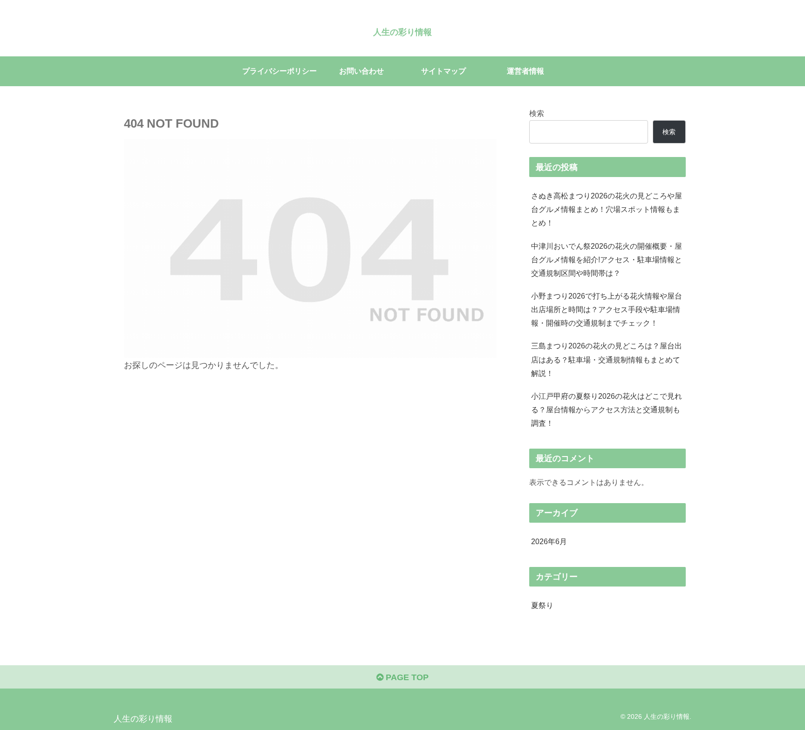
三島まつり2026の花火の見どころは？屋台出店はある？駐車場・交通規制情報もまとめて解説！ (606, 359)
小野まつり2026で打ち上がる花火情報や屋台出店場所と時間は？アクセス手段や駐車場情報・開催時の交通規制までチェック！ (606, 309)
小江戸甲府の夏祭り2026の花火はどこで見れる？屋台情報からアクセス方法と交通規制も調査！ (606, 409)
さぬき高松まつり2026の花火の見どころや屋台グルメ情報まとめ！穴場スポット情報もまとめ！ (606, 209)
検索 (536, 113)
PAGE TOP (406, 677)
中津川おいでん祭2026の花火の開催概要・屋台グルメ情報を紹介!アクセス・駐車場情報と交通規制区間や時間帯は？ (606, 259)
